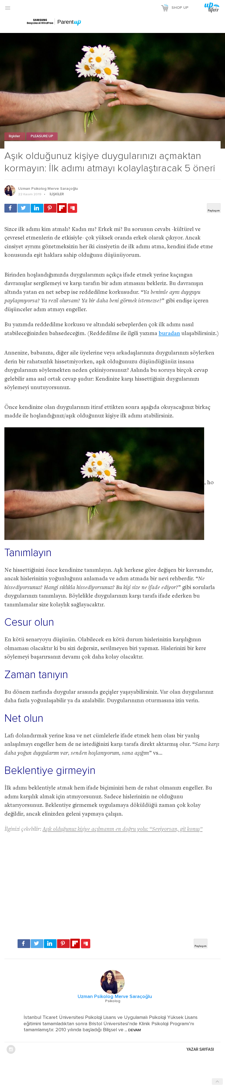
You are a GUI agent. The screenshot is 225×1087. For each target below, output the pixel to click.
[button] (7, 7)
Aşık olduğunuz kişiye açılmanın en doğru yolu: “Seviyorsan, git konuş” (123, 829)
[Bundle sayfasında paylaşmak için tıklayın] (72, 208)
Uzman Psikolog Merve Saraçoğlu (48, 189)
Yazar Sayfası (200, 1049)
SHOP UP (180, 8)
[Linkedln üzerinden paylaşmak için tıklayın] (37, 208)
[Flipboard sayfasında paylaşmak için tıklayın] (62, 208)
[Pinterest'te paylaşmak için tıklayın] (50, 208)
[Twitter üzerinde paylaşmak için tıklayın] (24, 208)
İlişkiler (15, 136)
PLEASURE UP (42, 136)
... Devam (132, 1030)
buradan (169, 334)
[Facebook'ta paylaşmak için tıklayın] (10, 208)
